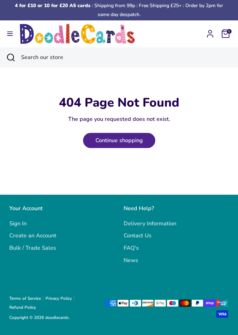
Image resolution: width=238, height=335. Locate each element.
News (131, 260)
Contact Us (138, 235)
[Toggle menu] (10, 34)
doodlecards (57, 317)
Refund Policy (22, 307)
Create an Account (32, 235)
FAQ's (131, 248)
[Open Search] (10, 57)
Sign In (18, 223)
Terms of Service (25, 298)
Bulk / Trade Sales (32, 248)
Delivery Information (150, 223)
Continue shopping (119, 140)
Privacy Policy (59, 298)
